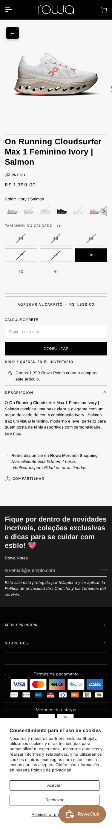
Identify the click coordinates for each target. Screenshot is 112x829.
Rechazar (54, 800)
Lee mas (13, 433)
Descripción (19, 392)
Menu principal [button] (22, 625)
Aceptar (54, 785)
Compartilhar (28, 478)
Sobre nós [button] (17, 643)
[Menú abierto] (14, 9)
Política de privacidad (51, 770)
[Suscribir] (102, 569)
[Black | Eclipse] (61, 211)
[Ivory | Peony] (94, 211)
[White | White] (12, 211)
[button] (56, 658)
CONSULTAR (56, 348)
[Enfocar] (19, 107)
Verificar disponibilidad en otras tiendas (49, 467)
